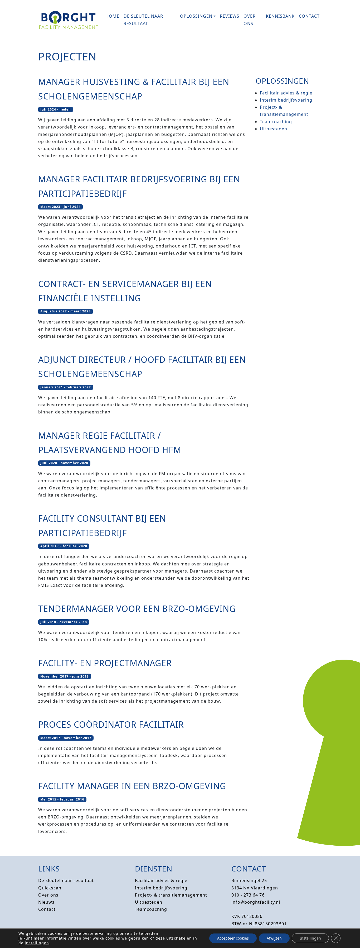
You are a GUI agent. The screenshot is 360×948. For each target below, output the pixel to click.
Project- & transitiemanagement (171, 895)
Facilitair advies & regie (286, 93)
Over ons (250, 19)
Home (112, 16)
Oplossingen (196, 16)
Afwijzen (274, 938)
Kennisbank (280, 16)
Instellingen (310, 938)
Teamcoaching (276, 122)
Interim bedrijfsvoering (286, 100)
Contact (309, 16)
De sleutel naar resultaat (143, 19)
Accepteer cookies (233, 938)
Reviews (229, 16)
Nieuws (46, 902)
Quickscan (49, 888)
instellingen (37, 943)
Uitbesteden (273, 129)
